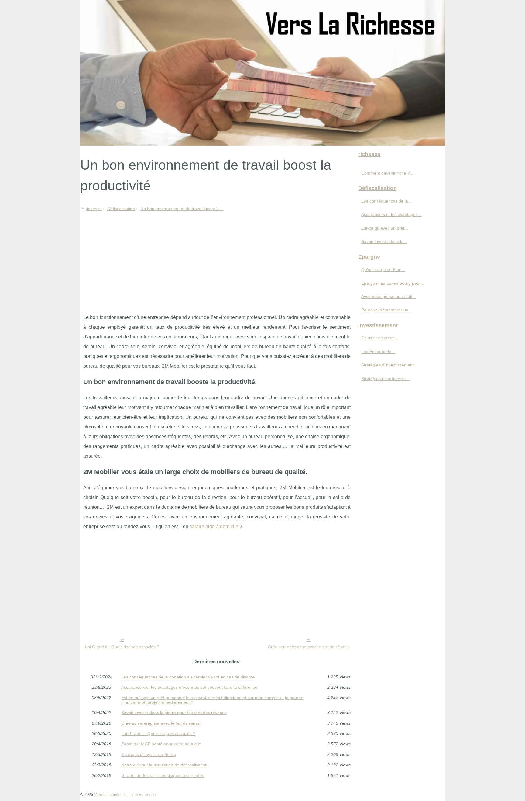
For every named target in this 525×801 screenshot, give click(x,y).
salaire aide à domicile (214, 526)
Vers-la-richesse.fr (110, 794)
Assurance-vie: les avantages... (391, 214)
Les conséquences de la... (386, 201)
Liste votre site (142, 794)
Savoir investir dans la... (384, 241)
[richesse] (262, 73)
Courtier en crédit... (379, 337)
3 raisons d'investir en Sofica (148, 754)
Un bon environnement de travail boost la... (181, 208)
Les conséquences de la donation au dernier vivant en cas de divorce (188, 677)
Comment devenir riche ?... (387, 173)
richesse (94, 208)
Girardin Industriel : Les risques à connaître (162, 775)
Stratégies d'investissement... (389, 364)
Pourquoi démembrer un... (386, 309)
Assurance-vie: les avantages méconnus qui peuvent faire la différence (189, 687)
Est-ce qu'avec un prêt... (384, 228)
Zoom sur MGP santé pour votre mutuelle (161, 744)
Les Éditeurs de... (378, 351)
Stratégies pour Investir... (385, 378)
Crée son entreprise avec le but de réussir (308, 646)
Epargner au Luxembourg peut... (392, 283)
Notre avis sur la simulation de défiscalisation (164, 765)
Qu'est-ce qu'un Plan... (383, 269)
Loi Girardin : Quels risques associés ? (122, 646)
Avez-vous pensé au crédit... (388, 296)
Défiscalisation (121, 208)
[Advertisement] (217, 257)
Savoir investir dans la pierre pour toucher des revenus (174, 712)
